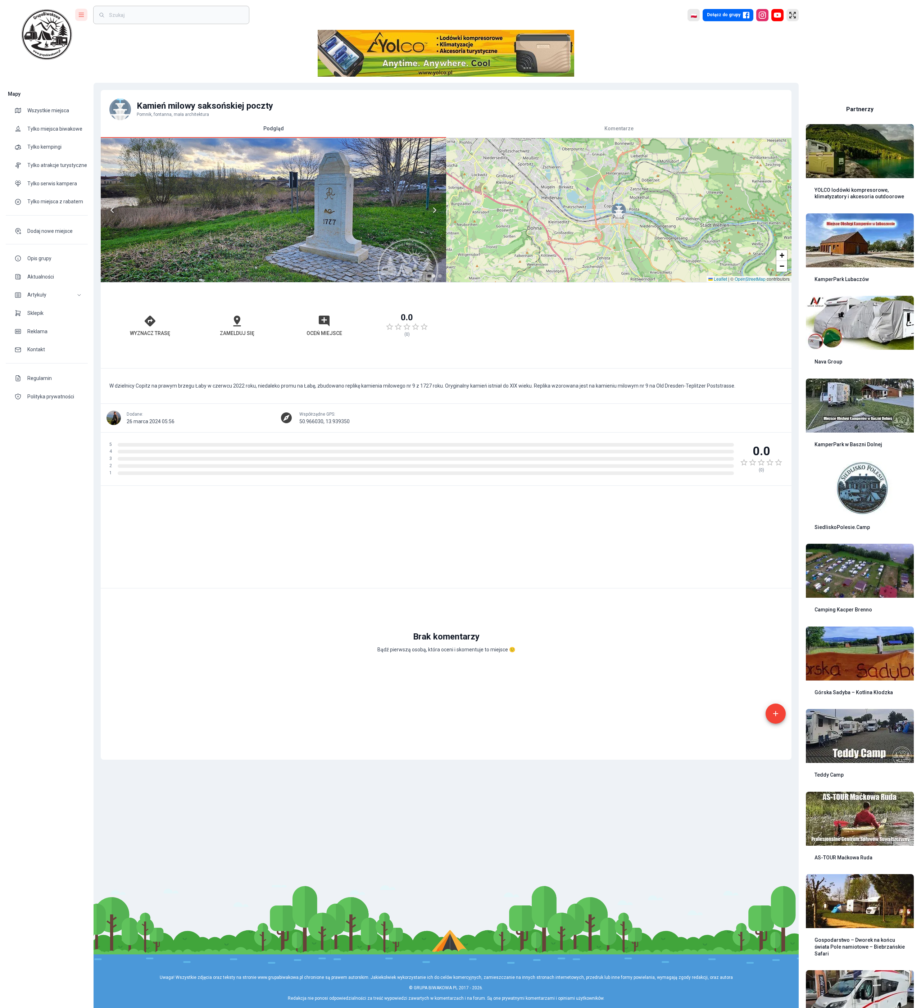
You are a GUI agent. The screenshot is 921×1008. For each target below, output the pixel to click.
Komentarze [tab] (619, 128)
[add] (776, 714)
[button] (47, 294)
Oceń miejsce (324, 333)
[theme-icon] (20, 110)
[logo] (47, 34)
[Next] (434, 210)
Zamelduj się (237, 333)
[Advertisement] (618, 325)
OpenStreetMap (750, 279)
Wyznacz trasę (150, 333)
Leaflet (720, 279)
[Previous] (112, 210)
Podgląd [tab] (273, 128)
